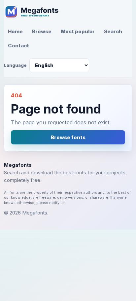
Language (15, 65)
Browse (41, 31)
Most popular (78, 31)
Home (15, 31)
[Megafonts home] (35, 12)
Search (113, 31)
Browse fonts (68, 137)
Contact (18, 45)
